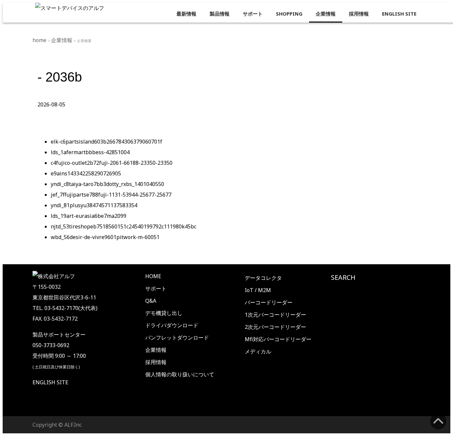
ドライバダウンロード (171, 325)
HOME (153, 276)
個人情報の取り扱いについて (179, 374)
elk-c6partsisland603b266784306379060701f (106, 141)
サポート (253, 13)
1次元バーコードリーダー (275, 314)
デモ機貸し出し (163, 313)
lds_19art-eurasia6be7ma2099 (88, 215)
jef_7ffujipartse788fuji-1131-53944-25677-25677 (111, 194)
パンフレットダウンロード (177, 337)
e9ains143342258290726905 (86, 173)
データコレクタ (263, 277)
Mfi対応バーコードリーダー (278, 339)
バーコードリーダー (268, 302)
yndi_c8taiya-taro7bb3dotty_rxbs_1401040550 (107, 184)
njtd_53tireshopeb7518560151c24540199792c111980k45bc (123, 226)
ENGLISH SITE (399, 13)
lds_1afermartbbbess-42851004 (90, 152)
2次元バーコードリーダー (275, 327)
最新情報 (186, 13)
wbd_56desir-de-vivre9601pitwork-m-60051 (105, 237)
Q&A (150, 300)
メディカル (258, 351)
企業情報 (326, 13)
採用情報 (359, 13)
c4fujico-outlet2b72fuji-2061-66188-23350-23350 (111, 162)
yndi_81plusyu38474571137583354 (94, 205)
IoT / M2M (258, 290)
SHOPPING (289, 13)
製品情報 (219, 13)
